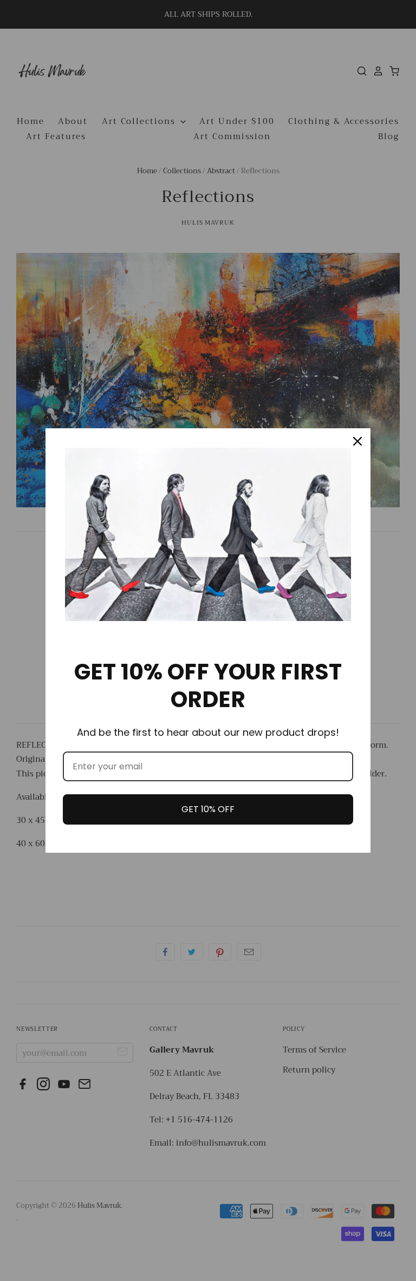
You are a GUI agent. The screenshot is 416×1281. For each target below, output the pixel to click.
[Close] (357, 441)
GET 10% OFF (208, 809)
